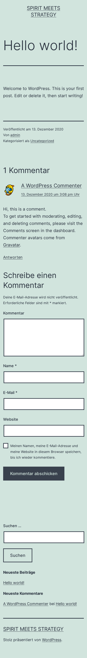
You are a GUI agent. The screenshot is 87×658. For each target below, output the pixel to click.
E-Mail (10, 392)
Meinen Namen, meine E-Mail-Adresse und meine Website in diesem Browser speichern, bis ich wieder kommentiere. (45, 451)
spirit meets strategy (33, 629)
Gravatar (11, 244)
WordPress (51, 640)
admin (15, 135)
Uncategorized (42, 141)
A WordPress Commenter (51, 186)
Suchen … (12, 526)
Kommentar (13, 313)
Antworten (13, 257)
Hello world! (13, 582)
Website (10, 419)
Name (10, 366)
